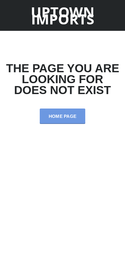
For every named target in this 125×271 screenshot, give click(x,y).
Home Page (63, 116)
